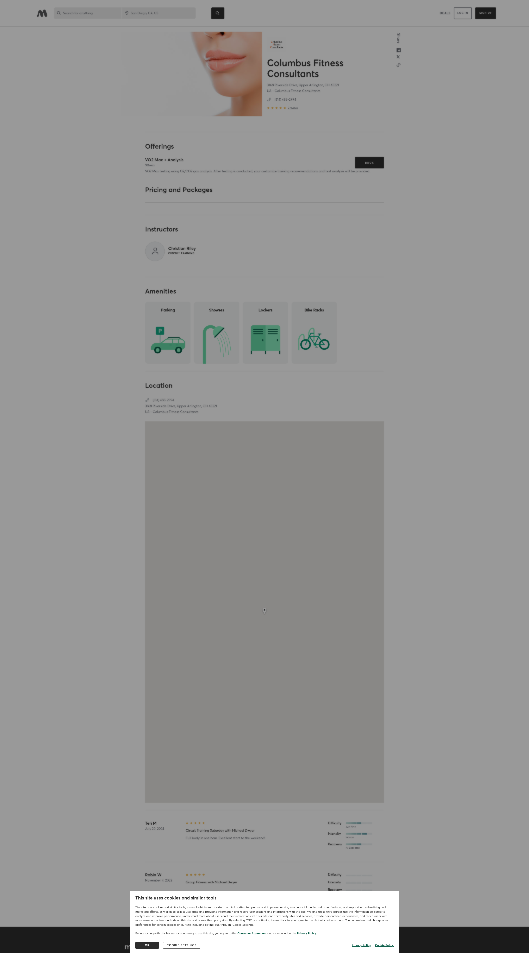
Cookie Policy (384, 945)
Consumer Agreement (252, 933)
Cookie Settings (182, 945)
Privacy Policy (306, 933)
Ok (147, 945)
